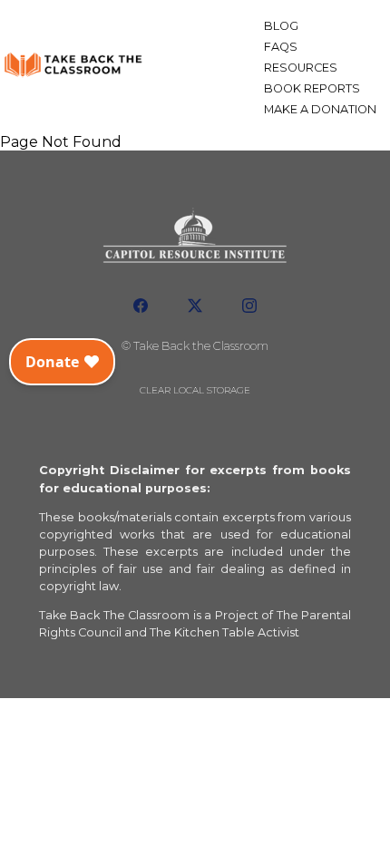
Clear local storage (195, 390)
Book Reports (312, 88)
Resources (300, 67)
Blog (281, 26)
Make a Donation (320, 109)
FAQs (280, 46)
